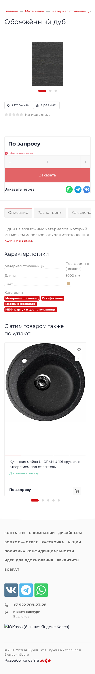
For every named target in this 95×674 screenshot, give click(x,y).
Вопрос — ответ (21, 542)
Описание (18, 212)
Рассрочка (53, 542)
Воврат (11, 569)
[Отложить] (78, 349)
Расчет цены (50, 212)
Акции (74, 542)
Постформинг (52, 298)
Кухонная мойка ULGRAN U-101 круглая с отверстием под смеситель (45, 464)
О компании (42, 533)
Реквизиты (68, 560)
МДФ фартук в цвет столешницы (30, 309)
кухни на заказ (18, 240)
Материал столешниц (22, 298)
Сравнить (49, 105)
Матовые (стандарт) (20, 303)
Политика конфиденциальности (39, 551)
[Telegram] (26, 590)
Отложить (20, 105)
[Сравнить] (78, 357)
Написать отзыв (37, 114)
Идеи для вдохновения (28, 560)
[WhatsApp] (41, 590)
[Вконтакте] (11, 590)
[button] (42, 91)
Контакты (14, 533)
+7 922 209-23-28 (29, 605)
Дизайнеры (70, 533)
